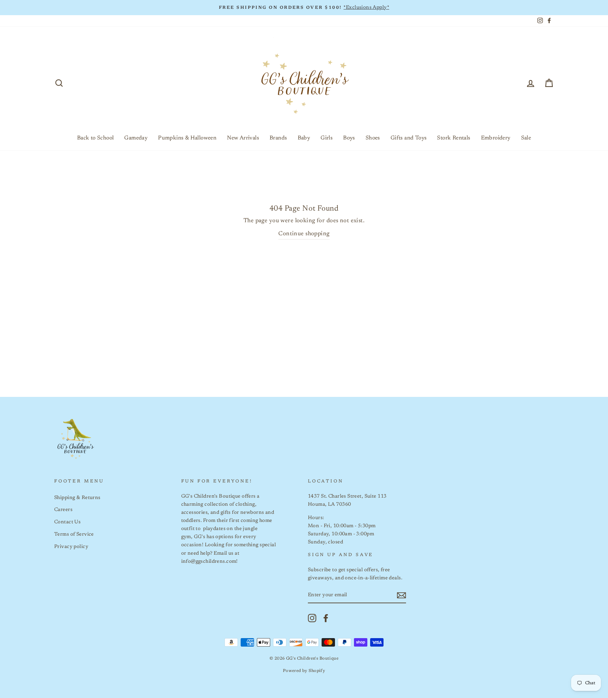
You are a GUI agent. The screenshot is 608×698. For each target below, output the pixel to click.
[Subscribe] (401, 595)
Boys (349, 138)
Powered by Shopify (304, 671)
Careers (63, 509)
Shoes (373, 138)
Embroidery (496, 138)
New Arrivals (243, 138)
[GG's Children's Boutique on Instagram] (312, 618)
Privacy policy (71, 546)
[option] (304, 8)
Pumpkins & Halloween (187, 138)
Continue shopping (303, 234)
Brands (278, 138)
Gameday (135, 138)
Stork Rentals (453, 138)
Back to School (95, 138)
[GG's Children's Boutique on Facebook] (326, 618)
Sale (526, 138)
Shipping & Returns (77, 497)
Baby (304, 138)
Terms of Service (74, 534)
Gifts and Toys (409, 138)
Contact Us (67, 522)
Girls (326, 138)
